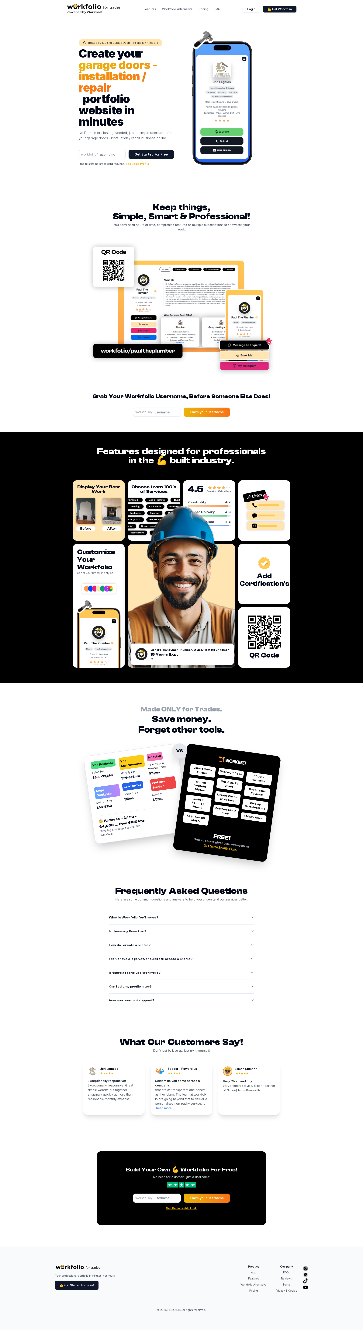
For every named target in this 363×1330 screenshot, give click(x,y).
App (253, 1272)
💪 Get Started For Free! (77, 1285)
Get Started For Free (151, 154)
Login (251, 9)
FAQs (286, 1272)
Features (149, 9)
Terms (286, 1284)
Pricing (203, 9)
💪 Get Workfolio (280, 9)
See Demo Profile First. (220, 847)
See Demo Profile (137, 163)
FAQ (217, 9)
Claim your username (207, 412)
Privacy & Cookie (286, 1290)
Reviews (286, 1278)
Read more (164, 1108)
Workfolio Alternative (177, 9)
